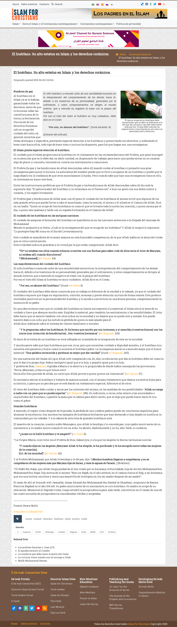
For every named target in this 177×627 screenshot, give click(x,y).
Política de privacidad (128, 23)
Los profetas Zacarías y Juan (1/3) (36, 547)
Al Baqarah (107, 333)
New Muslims (87, 592)
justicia (76, 518)
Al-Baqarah (75, 393)
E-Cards (15, 601)
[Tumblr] (151, 4)
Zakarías (40, 366)
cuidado (37, 518)
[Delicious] (142, 4)
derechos (47, 518)
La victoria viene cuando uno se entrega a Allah (44, 557)
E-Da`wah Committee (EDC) (26, 583)
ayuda (28, 518)
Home (14, 623)
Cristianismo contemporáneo (96, 23)
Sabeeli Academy (89, 586)
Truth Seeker (57, 589)
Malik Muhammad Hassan (32, 560)
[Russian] (107, 4)
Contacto (44, 4)
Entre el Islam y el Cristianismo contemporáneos (49, 23)
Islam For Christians (139, 623)
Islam (15, 23)
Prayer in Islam (88, 598)
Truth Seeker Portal (22, 595)
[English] (97, 4)
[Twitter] (155, 4)
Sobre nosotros (29, 4)
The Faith (55, 601)
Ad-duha (74, 285)
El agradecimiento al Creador (34, 550)
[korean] (111, 4)
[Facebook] (147, 4)
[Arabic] (93, 4)
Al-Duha (78, 434)
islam (68, 518)
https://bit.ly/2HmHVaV (28, 511)
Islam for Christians (61, 583)
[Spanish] (102, 4)
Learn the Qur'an (89, 604)
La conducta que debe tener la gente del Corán (43, 554)
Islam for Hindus (59, 595)
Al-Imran (45, 258)
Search (58, 4)
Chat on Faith (57, 612)
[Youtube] (160, 4)
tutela (84, 518)
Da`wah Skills (146, 586)
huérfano (58, 518)
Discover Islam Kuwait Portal (27, 589)
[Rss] (164, 4)
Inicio (15, 4)
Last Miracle (57, 606)
